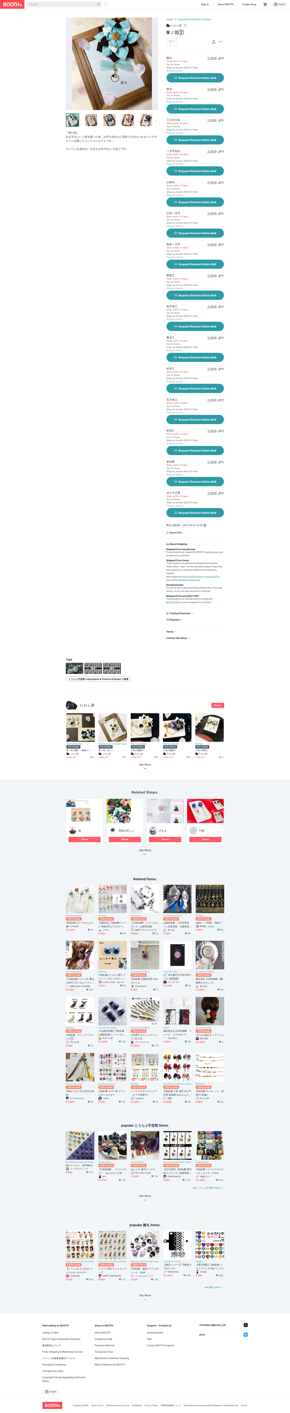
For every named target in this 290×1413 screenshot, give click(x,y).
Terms (169, 631)
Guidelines (137, 1405)
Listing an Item (50, 1332)
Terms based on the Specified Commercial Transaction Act (211, 1405)
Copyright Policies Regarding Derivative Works (64, 1379)
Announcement (155, 1332)
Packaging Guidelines (54, 1364)
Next (155, 63)
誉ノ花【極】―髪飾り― (78, 750)
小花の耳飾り (201, 750)
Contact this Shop (176, 638)
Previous (68, 63)
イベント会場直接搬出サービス (58, 1358)
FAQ (149, 1338)
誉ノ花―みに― (106, 750)
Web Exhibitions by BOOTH (110, 1364)
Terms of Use (97, 1405)
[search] (98, 4)
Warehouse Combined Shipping (112, 1358)
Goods (169, 19)
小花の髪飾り (137, 750)
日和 (201, 830)
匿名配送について (51, 1345)
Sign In (205, 4)
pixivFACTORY (173, 602)
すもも (163, 830)
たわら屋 (87, 705)
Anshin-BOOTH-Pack (192, 576)
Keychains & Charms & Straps (194, 19)
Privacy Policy (151, 1405)
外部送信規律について (171, 1405)
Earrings (199, 744)
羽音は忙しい (126, 830)
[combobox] (64, 4)
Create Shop (249, 4)
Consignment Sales (52, 1370)
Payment (175, 619)
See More (145, 850)
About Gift (175, 532)
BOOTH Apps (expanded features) (61, 1338)
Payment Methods (105, 1345)
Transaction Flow (104, 1351)
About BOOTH (226, 4)
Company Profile (80, 1405)
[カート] (185, 25)
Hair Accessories (74, 744)
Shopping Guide (103, 1338)
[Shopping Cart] (265, 4)
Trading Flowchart (180, 613)
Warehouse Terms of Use (117, 1405)
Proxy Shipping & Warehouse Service (62, 1351)
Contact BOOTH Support (160, 1345)
